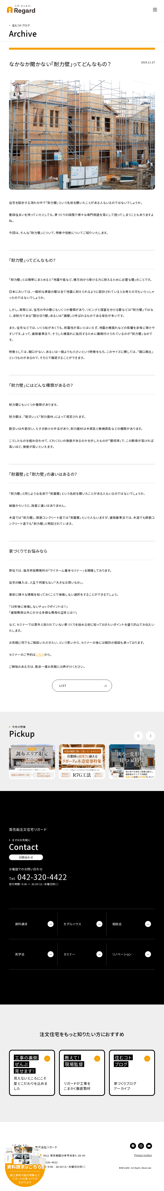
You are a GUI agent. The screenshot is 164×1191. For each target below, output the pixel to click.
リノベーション (122, 954)
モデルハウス (72, 924)
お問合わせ (26, 857)
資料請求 (21, 924)
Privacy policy (143, 1155)
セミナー (69, 954)
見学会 (19, 954)
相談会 (117, 924)
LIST (62, 685)
